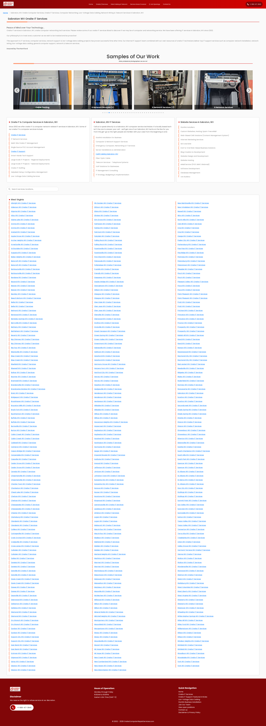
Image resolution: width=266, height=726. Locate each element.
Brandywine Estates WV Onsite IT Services (28, 389)
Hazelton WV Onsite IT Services (107, 385)
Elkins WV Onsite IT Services (105, 211)
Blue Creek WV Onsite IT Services (24, 356)
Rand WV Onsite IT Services (189, 339)
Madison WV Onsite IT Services (106, 538)
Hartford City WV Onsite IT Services (108, 372)
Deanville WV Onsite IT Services (24, 595)
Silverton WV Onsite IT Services (190, 438)
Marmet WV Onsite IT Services (106, 562)
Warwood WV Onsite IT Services (191, 571)
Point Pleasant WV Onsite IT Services (192, 294)
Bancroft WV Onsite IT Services (23, 261)
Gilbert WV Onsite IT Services (106, 290)
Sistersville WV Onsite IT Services (191, 442)
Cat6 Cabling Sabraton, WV (107, 154)
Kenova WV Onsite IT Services (106, 488)
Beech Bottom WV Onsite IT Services (26, 298)
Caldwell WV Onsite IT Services (23, 442)
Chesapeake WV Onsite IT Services (25, 504)
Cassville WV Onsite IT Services (23, 459)
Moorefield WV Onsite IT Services (107, 624)
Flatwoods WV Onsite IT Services (107, 261)
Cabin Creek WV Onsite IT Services (25, 434)
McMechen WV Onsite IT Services (107, 595)
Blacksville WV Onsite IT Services (24, 352)
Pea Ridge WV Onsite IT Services (191, 252)
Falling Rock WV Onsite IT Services (108, 240)
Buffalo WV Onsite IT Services (23, 418)
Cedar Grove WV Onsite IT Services (25, 463)
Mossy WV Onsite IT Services (105, 633)
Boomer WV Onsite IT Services (23, 376)
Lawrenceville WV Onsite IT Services (108, 504)
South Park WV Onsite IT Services (191, 459)
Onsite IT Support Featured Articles (192, 697)
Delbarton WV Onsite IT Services (24, 604)
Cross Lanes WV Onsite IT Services (25, 546)
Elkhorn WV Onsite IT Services (106, 207)
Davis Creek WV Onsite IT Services (25, 579)
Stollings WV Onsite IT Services (190, 492)
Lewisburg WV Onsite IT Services (107, 509)
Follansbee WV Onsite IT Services (107, 265)
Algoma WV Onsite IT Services (23, 211)
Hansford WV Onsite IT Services (107, 356)
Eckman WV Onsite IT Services (23, 653)
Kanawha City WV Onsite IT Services (109, 480)
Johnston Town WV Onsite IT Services (109, 476)
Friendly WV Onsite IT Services (106, 273)
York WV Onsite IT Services (188, 661)
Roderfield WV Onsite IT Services (191, 381)
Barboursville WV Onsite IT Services (25, 269)
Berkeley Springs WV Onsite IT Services (27, 319)
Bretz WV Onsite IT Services (22, 393)
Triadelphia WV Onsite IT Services (191, 538)
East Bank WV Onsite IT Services (24, 645)
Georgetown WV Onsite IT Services (108, 286)
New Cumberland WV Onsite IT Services (110, 661)
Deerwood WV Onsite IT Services (24, 599)
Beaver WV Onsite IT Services (23, 286)
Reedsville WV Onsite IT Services (191, 368)
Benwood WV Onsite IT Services (24, 314)
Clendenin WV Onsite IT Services (24, 521)
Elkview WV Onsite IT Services (106, 215)
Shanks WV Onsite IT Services (189, 418)
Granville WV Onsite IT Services (107, 327)
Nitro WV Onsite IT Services (189, 215)
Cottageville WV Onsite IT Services (25, 533)
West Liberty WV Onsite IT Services (192, 591)
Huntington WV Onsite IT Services (107, 442)
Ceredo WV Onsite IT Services (23, 471)
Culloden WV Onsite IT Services (23, 550)
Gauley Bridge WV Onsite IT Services (109, 281)
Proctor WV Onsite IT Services (190, 323)
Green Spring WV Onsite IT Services (108, 335)
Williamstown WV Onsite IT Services (192, 628)
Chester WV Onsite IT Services (23, 513)
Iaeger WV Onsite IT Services (106, 451)
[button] (17, 90)
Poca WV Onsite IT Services (189, 286)
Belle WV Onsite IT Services (22, 302)
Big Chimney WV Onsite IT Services (25, 339)
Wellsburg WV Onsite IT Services (191, 583)
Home (91, 4)
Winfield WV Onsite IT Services (190, 645)
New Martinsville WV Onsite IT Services (193, 203)
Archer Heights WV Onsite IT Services (26, 240)
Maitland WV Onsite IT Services (106, 542)
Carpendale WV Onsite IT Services (25, 455)
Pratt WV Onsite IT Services (189, 302)
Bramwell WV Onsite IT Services (24, 381)
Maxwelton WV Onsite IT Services (107, 583)
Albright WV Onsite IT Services (23, 203)
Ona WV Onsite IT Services (188, 228)
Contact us (182, 710)
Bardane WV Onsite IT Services (23, 277)
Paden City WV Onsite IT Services (191, 240)
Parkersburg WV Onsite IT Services (192, 244)
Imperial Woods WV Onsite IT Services (109, 455)
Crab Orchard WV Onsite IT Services (26, 538)
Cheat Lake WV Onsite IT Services (24, 492)
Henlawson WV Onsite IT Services (107, 401)
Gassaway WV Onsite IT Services (107, 277)
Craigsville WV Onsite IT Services (24, 542)
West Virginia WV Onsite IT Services (192, 595)
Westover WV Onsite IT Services (191, 608)
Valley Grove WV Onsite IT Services (192, 546)
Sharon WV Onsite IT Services (189, 422)
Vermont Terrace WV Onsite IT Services (194, 550)
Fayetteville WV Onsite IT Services (108, 248)
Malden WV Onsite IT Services (106, 546)
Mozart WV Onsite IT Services (106, 645)
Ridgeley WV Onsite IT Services (190, 372)
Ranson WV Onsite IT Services (190, 347)
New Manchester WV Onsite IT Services (110, 670)
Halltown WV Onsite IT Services (106, 352)
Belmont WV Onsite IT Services (23, 310)
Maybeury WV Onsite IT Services (107, 587)
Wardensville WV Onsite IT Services (192, 566)
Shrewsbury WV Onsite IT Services (191, 430)
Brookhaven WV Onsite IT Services (25, 401)
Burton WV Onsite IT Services (23, 430)
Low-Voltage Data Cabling (189, 699)
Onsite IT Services (18, 135)
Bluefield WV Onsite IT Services (23, 364)
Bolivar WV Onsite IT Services (23, 372)
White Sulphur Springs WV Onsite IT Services (195, 616)
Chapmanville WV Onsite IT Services (25, 476)
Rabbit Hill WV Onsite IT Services (191, 335)
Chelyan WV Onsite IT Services (23, 496)
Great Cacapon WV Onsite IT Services (109, 331)
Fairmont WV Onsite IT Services (107, 232)
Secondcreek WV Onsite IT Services (192, 405)
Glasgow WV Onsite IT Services (106, 294)
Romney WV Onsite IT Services (190, 385)
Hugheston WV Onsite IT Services (107, 430)
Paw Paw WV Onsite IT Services (190, 248)
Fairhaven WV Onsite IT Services (107, 224)
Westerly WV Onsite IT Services (190, 599)
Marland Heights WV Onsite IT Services (110, 554)
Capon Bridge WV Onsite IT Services (25, 451)
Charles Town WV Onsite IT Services (25, 484)
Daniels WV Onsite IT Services (23, 562)
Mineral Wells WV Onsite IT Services (108, 612)
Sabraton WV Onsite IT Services (190, 393)
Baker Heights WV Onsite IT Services (25, 257)
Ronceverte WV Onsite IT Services (191, 389)
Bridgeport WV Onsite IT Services (24, 397)
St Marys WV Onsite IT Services (190, 480)
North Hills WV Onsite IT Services (191, 219)
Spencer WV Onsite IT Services (190, 463)
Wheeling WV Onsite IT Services (190, 612)
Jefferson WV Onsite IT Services (107, 467)
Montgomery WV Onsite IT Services (108, 620)
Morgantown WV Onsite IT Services (108, 628)
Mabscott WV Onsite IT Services (107, 525)
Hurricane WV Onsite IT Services (107, 447)
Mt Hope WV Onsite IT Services (106, 649)
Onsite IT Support (18, 151)
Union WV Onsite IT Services (189, 542)
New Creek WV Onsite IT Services (107, 657)
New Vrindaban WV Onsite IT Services (193, 207)
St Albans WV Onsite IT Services (190, 471)
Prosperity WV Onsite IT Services (191, 327)
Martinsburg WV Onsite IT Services (108, 571)
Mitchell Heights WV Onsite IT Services (109, 616)
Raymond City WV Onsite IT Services (192, 356)
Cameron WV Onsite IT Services (24, 447)
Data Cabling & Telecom (119, 4)
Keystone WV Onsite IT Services (107, 496)
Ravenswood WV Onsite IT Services (192, 352)
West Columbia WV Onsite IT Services (193, 587)
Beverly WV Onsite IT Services (23, 335)
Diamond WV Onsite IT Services (23, 612)
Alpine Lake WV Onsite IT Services (24, 219)
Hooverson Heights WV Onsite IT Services (111, 422)
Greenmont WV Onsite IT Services (108, 343)
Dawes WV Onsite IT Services (23, 587)
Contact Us (166, 4)
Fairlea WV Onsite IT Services (106, 228)
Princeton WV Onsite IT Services (191, 314)
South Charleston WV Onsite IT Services (194, 451)
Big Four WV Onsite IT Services (23, 347)
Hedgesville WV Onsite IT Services (108, 389)
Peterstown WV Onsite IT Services (191, 265)
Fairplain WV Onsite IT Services (106, 236)
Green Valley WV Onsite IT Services (108, 339)
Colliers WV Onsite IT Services (23, 529)
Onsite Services (102, 4)
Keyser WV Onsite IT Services (106, 492)
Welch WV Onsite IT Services (189, 579)
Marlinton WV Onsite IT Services (107, 558)
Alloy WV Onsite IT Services (22, 215)
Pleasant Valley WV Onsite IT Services (193, 281)
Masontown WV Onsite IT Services (108, 575)
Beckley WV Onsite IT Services (23, 294)
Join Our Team (184, 704)
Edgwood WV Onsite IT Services (24, 657)
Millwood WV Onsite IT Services (106, 599)
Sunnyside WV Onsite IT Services (191, 513)
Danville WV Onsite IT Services (23, 571)
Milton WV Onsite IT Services (105, 604)
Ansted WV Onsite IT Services (23, 232)
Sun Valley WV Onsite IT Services (191, 504)
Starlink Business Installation (189, 702)
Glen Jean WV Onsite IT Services (107, 306)
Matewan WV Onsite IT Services (107, 579)
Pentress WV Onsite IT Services (190, 257)
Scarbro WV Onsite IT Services (190, 397)
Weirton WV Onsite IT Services (190, 575)
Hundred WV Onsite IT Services (106, 438)
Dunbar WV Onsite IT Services (23, 628)
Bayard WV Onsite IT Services (23, 281)
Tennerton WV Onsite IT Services (191, 529)
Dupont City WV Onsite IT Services (25, 637)
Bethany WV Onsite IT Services (23, 327)
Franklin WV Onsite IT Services (106, 269)
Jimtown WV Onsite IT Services (106, 471)
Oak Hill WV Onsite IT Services (190, 224)
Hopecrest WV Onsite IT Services (107, 426)
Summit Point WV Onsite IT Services (192, 500)
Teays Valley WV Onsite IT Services (192, 521)
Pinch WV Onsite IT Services (189, 273)
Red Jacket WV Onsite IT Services (191, 364)
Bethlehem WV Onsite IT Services (24, 331)
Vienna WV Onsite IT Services (189, 554)
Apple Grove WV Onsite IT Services (25, 236)
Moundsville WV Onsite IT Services (108, 641)
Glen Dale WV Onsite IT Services (107, 302)
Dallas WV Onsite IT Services (22, 558)
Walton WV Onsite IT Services (190, 558)
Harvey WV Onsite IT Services (106, 376)
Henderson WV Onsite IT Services (107, 393)
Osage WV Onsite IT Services (189, 236)
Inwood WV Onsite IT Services (106, 463)
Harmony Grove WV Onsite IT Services (109, 364)
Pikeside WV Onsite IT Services (190, 269)
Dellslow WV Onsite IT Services (23, 608)
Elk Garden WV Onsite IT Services (107, 203)
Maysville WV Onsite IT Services (107, 591)
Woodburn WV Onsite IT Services (191, 653)
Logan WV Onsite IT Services (105, 517)
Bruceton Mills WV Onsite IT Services (26, 405)
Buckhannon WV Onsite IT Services (25, 414)
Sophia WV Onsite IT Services (189, 447)
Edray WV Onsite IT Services (22, 661)
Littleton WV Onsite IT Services (106, 513)
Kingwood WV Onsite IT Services (107, 500)
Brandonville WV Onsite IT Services (25, 385)
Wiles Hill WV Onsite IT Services (190, 620)
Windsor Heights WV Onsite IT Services (193, 641)
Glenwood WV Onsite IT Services (107, 319)
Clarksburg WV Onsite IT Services (24, 517)
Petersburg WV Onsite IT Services (191, 261)
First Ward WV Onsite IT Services (107, 257)
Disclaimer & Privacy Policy (189, 712)
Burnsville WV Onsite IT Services (24, 426)
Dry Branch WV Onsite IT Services (24, 620)
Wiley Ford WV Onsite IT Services (191, 624)
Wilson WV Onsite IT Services (189, 633)
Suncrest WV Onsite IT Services (190, 509)
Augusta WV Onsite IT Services (23, 252)
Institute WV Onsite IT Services (106, 459)
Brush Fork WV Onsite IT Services (24, 409)
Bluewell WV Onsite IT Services (23, 368)
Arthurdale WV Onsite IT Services (24, 248)
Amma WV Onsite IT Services (23, 224)
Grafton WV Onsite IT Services (106, 323)
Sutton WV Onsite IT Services (189, 517)
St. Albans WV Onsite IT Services (191, 484)
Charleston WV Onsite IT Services (24, 488)
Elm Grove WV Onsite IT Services (107, 219)
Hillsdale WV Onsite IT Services (106, 405)
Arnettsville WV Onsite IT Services (24, 244)
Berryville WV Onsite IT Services (24, 323)
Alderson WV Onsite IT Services (23, 207)
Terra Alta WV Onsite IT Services (191, 533)
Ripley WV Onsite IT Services (189, 376)
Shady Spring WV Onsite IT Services (192, 409)
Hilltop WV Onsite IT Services (106, 414)
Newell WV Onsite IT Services (189, 211)
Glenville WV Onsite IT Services (106, 314)
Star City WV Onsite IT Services (190, 488)
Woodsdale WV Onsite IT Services (191, 657)
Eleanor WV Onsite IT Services (23, 666)
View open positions (186, 707)
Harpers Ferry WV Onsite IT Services (109, 368)
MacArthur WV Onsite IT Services (107, 529)
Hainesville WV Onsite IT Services (107, 347)
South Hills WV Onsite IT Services (191, 455)
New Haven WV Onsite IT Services (107, 666)
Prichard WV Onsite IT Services (190, 310)
